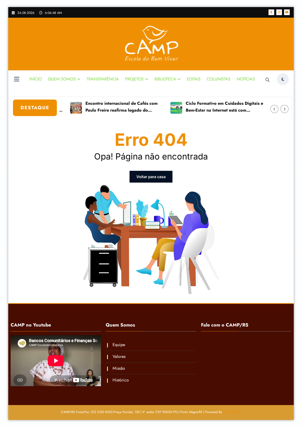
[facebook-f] (271, 12)
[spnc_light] (283, 79)
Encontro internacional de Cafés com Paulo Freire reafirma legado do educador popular (114, 107)
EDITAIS (194, 79)
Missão (119, 368)
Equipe (119, 345)
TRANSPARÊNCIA (103, 79)
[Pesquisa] (267, 80)
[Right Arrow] (284, 109)
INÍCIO (35, 79)
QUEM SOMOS (62, 79)
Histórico (121, 380)
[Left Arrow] (274, 109)
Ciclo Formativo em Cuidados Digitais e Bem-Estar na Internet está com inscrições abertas (217, 107)
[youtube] (287, 12)
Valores (119, 356)
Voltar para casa (151, 176)
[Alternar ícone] (16, 79)
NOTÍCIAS (246, 79)
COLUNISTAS (219, 79)
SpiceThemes (232, 412)
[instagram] (279, 12)
